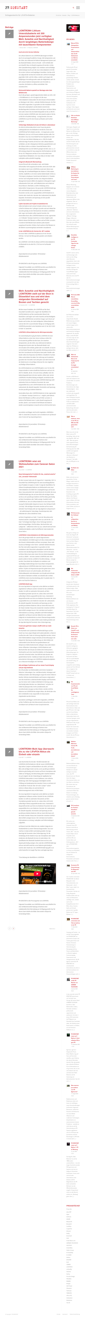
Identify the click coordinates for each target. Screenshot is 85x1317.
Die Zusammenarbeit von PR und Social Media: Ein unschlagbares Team (75, 688)
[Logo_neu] (16, 7)
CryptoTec (69, 1229)
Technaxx (69, 1291)
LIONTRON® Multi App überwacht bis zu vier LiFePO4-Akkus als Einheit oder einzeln (36, 751)
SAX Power (69, 1286)
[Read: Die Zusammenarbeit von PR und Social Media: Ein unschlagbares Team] (68, 683)
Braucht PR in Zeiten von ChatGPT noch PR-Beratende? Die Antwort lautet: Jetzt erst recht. (75, 632)
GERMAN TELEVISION (72, 1243)
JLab (67, 1262)
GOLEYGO (69, 1245)
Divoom (68, 1231)
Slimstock (69, 1288)
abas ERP (68, 1212)
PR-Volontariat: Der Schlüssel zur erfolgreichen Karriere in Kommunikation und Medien (75, 519)
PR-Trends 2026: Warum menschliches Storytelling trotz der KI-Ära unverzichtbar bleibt (75, 301)
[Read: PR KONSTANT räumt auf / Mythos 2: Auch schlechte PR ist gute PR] (68, 1035)
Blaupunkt (69, 1221)
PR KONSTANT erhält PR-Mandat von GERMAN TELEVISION (75, 983)
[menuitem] (58, 1314)
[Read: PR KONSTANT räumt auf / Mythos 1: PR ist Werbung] (68, 1144)
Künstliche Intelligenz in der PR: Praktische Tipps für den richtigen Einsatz (74, 241)
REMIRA (68, 1281)
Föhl (67, 1238)
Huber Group (70, 1250)
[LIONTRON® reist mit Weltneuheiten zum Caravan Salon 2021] (9, 464)
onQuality (69, 1269)
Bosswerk (69, 1224)
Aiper (67, 1214)
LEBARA (68, 1264)
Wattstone (69, 1300)
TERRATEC (69, 1293)
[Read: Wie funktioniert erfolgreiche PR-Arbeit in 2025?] (68, 569)
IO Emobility (69, 1252)
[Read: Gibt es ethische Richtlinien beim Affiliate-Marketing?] (68, 116)
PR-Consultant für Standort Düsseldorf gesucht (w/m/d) (75, 810)
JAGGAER (68, 1260)
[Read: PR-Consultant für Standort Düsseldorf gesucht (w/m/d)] (68, 806)
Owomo (68, 1271)
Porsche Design (70, 1276)
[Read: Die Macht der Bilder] (68, 469)
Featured (30, 47)
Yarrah (68, 1303)
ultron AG (69, 1295)
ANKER (68, 1219)
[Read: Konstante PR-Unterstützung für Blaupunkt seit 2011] (68, 866)
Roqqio (68, 1283)
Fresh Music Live (70, 1240)
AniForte (68, 1217)
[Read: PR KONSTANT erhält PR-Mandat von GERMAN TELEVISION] (68, 979)
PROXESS (68, 1279)
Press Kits (69, 1209)
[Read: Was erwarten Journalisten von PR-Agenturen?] (68, 1086)
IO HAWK (68, 1255)
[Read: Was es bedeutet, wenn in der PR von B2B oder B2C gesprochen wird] (68, 417)
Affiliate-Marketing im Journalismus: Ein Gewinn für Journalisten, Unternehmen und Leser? (75, 173)
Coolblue (68, 1226)
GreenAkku (69, 1248)
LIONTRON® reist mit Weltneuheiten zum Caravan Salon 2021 (37, 464)
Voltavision (69, 1298)
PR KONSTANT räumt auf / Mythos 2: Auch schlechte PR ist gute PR (75, 1038)
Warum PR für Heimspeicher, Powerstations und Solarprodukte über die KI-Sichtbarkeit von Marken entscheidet (75, 51)
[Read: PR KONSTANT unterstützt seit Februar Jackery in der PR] (68, 919)
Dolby (68, 1233)
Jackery (68, 1257)
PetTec (68, 1274)
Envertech (69, 1236)
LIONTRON (35, 47)
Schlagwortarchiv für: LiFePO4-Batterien (20, 15)
